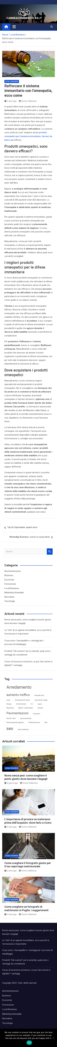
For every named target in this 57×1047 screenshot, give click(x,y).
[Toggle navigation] (14, 26)
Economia (9, 579)
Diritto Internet (21, 704)
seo (9, 728)
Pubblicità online (34, 722)
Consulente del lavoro (22, 700)
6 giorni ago (12, 783)
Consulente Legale (41, 700)
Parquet (40, 708)
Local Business (11, 81)
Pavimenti (36, 714)
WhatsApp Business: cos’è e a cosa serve (29, 537)
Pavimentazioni (17, 713)
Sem (46, 722)
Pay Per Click (11, 718)
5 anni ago (12, 101)
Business (8, 575)
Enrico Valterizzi (29, 101)
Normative (9, 597)
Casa (8, 700)
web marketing (23, 729)
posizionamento (25, 718)
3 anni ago (12, 914)
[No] (53, 1037)
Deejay (8, 704)
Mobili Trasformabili (25, 708)
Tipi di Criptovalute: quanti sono (22, 527)
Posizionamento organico (15, 722)
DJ (32, 704)
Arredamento (18, 687)
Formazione (10, 584)
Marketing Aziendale (14, 592)
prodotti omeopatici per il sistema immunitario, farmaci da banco (28, 136)
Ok (29, 1042)
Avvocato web (39, 695)
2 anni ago (12, 827)
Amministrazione (12, 571)
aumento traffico (18, 695)
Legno (40, 704)
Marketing (10, 708)
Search (50, 551)
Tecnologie (9, 601)
